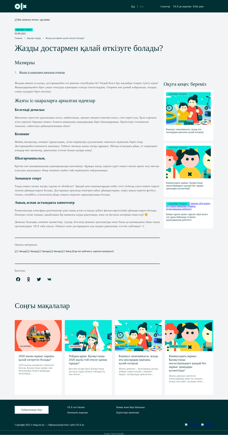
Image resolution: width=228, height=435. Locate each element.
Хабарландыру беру (31, 409)
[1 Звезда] (20, 251)
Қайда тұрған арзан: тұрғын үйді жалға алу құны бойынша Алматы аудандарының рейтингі (187, 217)
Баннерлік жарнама (77, 412)
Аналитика (25, 346)
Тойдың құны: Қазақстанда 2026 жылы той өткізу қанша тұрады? (88, 359)
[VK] (49, 280)
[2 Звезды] (32, 251)
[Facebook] (18, 280)
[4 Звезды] (55, 251)
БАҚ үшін (198, 6)
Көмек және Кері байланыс (130, 407)
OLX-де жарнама (182, 6)
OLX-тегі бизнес (76, 407)
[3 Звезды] (43, 251)
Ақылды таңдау (24, 30)
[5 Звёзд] (66, 251)
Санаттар (165, 6)
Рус (133, 6)
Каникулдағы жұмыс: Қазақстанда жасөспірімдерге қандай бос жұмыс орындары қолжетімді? (185, 185)
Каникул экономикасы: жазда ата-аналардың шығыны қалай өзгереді (184, 130)
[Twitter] (39, 280)
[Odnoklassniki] (28, 280)
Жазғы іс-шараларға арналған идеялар (42, 72)
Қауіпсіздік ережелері (127, 412)
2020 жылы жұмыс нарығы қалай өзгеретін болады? (36, 357)
